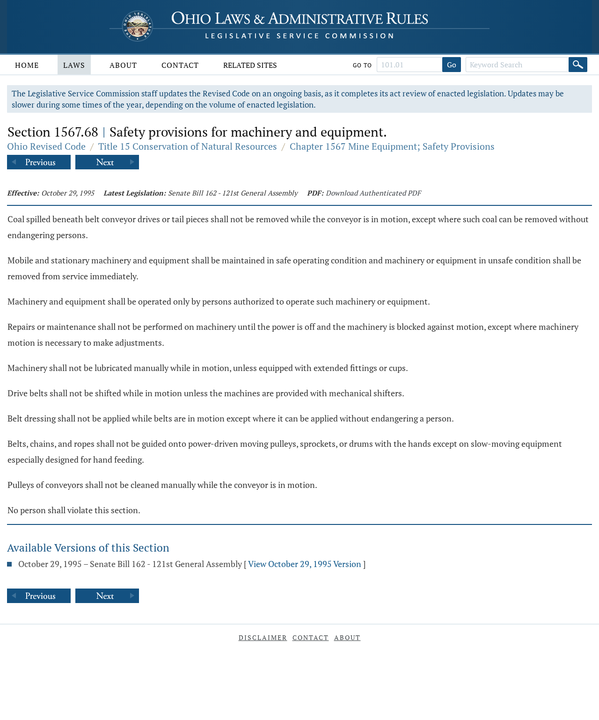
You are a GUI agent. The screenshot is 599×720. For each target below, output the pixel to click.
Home (27, 65)
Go (451, 64)
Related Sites (250, 65)
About (123, 65)
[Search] (578, 64)
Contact (180, 65)
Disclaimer (263, 637)
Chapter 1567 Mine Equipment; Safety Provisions (392, 146)
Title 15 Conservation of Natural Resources (187, 146)
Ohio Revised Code (46, 146)
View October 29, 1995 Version (304, 563)
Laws (74, 65)
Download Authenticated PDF (373, 192)
